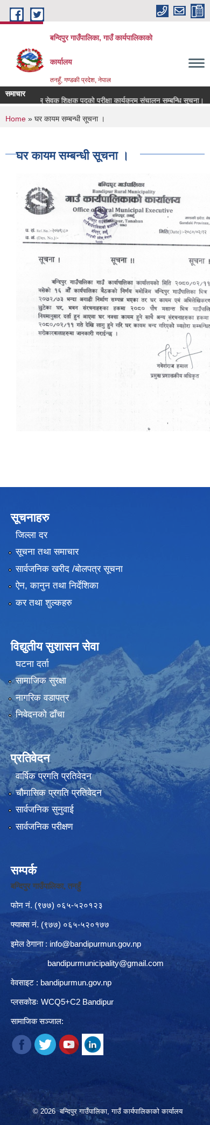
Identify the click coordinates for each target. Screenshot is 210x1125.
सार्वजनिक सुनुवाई (45, 809)
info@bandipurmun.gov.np (95, 943)
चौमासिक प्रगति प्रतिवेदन (59, 793)
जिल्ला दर (31, 535)
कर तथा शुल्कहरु (44, 603)
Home (15, 118)
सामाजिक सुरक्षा (41, 681)
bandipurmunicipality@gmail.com (105, 963)
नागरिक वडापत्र (42, 698)
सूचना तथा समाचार (47, 552)
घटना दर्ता (32, 664)
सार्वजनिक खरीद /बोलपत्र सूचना (69, 569)
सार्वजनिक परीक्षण (44, 827)
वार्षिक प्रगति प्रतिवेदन (54, 776)
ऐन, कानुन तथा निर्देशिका (57, 585)
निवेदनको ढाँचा (40, 714)
